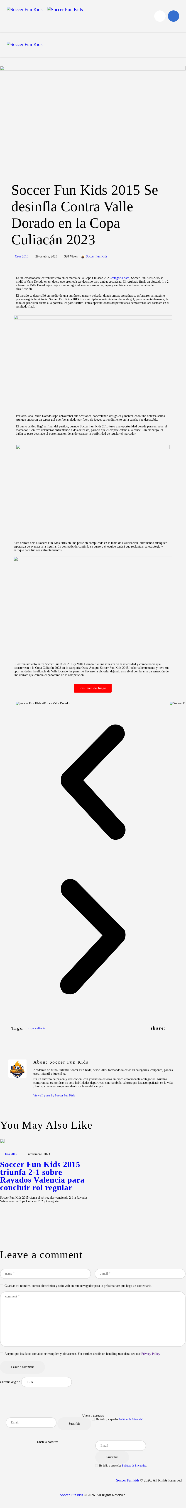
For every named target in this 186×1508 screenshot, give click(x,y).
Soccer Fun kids (127, 1480)
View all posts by (54, 1095)
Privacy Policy (150, 1353)
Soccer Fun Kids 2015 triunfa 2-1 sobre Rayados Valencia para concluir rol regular (42, 1176)
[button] (93, 782)
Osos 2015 (21, 256)
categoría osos (120, 278)
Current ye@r (10, 1382)
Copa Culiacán (37, 1028)
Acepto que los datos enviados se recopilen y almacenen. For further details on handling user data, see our (82, 1353)
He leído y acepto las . (120, 1419)
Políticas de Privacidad (131, 1419)
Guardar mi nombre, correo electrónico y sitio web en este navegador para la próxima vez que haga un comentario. (78, 1285)
